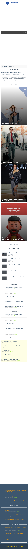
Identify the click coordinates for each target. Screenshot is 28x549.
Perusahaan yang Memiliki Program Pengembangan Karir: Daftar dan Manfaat (12, 73)
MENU (25, 32)
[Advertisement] (14, 20)
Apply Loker (17, 80)
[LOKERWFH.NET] (14, 3)
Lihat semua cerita (14, 244)
